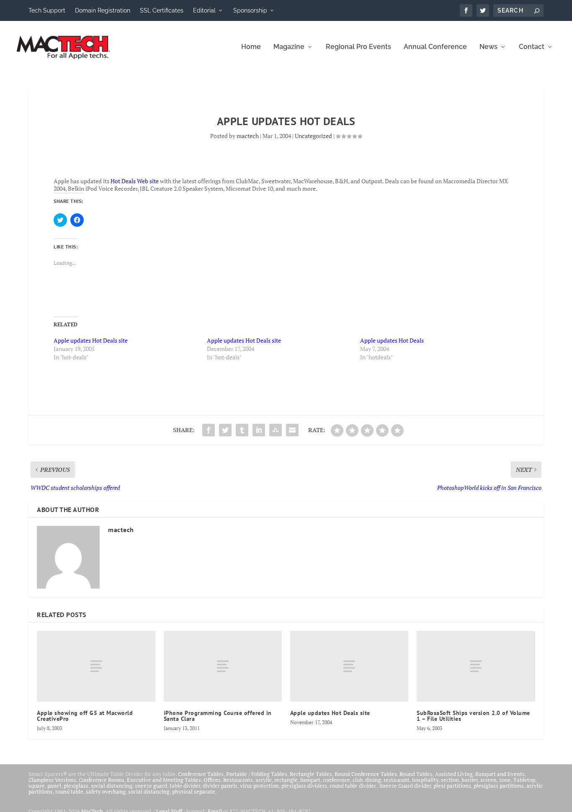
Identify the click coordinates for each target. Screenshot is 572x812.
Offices (212, 780)
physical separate (193, 791)
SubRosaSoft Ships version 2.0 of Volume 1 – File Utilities (473, 715)
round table (69, 791)
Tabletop (524, 780)
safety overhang (106, 791)
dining (373, 780)
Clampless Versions (52, 780)
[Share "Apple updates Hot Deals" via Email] (292, 430)
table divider (185, 785)
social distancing (111, 785)
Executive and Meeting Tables (164, 780)
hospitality (425, 780)
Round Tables (416, 774)
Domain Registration (102, 10)
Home (251, 47)
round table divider (353, 785)
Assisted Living (454, 774)
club (358, 780)
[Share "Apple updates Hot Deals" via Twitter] (225, 430)
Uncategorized (313, 136)
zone (505, 780)
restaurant (397, 780)
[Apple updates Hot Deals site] (349, 666)
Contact (531, 47)
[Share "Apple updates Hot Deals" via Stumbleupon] (275, 430)
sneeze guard (151, 785)
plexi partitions (452, 785)
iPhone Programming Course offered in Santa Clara (218, 715)
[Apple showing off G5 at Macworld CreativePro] (96, 666)
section (450, 780)
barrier (469, 780)
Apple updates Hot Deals (392, 340)
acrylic (263, 780)
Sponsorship (250, 10)
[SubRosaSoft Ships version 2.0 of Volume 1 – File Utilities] (476, 666)
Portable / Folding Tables (256, 774)
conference (336, 780)
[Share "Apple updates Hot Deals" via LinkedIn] (258, 430)
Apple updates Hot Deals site (91, 340)
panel (54, 785)
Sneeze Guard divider (405, 785)
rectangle (286, 780)
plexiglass (76, 785)
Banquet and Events (500, 774)
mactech (248, 136)
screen (488, 780)
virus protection (259, 785)
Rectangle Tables (311, 774)
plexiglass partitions (499, 785)
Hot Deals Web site (135, 181)
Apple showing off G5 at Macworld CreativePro (85, 715)
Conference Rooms (101, 780)
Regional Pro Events (358, 47)
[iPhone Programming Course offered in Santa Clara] (223, 666)
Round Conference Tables (366, 774)
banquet (310, 780)
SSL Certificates (161, 10)
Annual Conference (435, 47)
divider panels (220, 785)
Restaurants (238, 780)
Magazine (288, 47)
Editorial (204, 10)
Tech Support (46, 10)
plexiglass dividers (304, 785)
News (488, 47)
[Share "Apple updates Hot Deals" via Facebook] (208, 430)
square (36, 785)
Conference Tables (201, 774)
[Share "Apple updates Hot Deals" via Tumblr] (242, 430)
